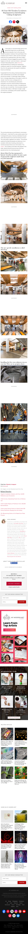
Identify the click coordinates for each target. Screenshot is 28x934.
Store (17, 906)
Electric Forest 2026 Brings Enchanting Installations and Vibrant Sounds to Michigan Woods (20, 866)
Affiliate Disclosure (16, 927)
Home (8, 8)
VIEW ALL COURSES (9, 630)
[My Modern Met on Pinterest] (8, 911)
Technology (18, 904)
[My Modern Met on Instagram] (16, 911)
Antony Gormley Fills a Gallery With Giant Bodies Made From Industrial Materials (6, 865)
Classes (21, 903)
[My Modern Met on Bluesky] (18, 915)
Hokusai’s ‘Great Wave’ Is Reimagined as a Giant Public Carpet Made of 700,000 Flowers (7, 743)
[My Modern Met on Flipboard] (20, 911)
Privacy (21, 927)
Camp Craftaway (10, 553)
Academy (13, 906)
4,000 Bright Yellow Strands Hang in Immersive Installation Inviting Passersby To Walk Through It (20, 826)
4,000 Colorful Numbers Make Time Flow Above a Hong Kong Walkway (7, 762)
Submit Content (19, 925)
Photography (15, 901)
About (5, 925)
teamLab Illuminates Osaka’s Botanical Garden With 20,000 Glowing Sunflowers (21, 743)
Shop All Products (14, 717)
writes (2, 146)
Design (9, 901)
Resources (16, 903)
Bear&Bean (22, 531)
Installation (17, 8)
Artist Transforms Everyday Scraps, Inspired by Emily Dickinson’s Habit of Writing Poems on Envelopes (7, 826)
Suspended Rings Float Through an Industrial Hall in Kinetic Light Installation (6, 846)
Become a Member (14, 583)
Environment (7, 904)
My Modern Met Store (18, 523)
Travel (23, 904)
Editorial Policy (10, 925)
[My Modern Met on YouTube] (24, 911)
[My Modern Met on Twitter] (12, 911)
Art (12, 8)
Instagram (13, 484)
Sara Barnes (10, 18)
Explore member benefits (14, 587)
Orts (20, 537)
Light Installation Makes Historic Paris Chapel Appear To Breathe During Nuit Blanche (20, 846)
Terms (13, 928)
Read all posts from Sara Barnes (14, 556)
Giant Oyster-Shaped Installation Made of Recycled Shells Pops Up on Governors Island (20, 762)
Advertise (9, 927)
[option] (7, 652)
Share (15, 563)
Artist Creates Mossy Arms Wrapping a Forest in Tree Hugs (7, 781)
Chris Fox (19, 63)
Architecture (21, 901)
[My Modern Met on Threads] (14, 915)
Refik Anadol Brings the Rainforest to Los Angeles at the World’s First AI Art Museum (21, 782)
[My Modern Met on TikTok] (10, 915)
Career (11, 903)
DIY (7, 903)
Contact (5, 927)
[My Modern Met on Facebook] (4, 911)
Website (8, 484)
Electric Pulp (20, 931)
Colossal (5, 486)
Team (15, 925)
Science (13, 904)
